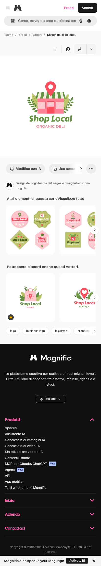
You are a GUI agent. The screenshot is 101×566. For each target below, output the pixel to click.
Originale (32, 65)
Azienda (12, 514)
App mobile (14, 481)
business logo (35, 331)
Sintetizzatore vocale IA (24, 452)
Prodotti (12, 419)
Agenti (14, 470)
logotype (61, 331)
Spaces (11, 428)
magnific (21, 188)
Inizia (9, 500)
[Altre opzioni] (55, 49)
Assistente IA (15, 434)
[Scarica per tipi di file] (91, 49)
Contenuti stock (17, 458)
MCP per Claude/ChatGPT (30, 464)
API (7, 475)
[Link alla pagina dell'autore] (9, 186)
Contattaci (15, 528)
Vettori (37, 35)
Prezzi (69, 8)
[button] (50, 399)
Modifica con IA (28, 168)
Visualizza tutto (71, 198)
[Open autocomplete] (11, 21)
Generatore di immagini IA (25, 440)
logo (13, 331)
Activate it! (77, 561)
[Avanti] (80, 169)
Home (9, 35)
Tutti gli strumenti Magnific (25, 487)
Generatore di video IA (22, 446)
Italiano (50, 399)
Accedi (87, 8)
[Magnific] (50, 359)
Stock (23, 35)
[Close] (94, 561)
